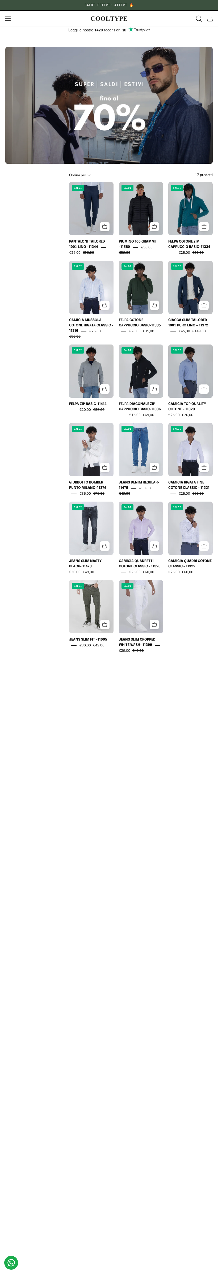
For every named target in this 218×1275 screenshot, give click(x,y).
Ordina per (77, 175)
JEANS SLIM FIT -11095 (88, 640)
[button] (198, 18)
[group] (109, 5)
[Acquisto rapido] (105, 227)
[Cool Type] (109, 18)
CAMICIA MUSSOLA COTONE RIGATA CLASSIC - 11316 (91, 326)
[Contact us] (11, 1263)
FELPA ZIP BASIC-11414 (88, 404)
